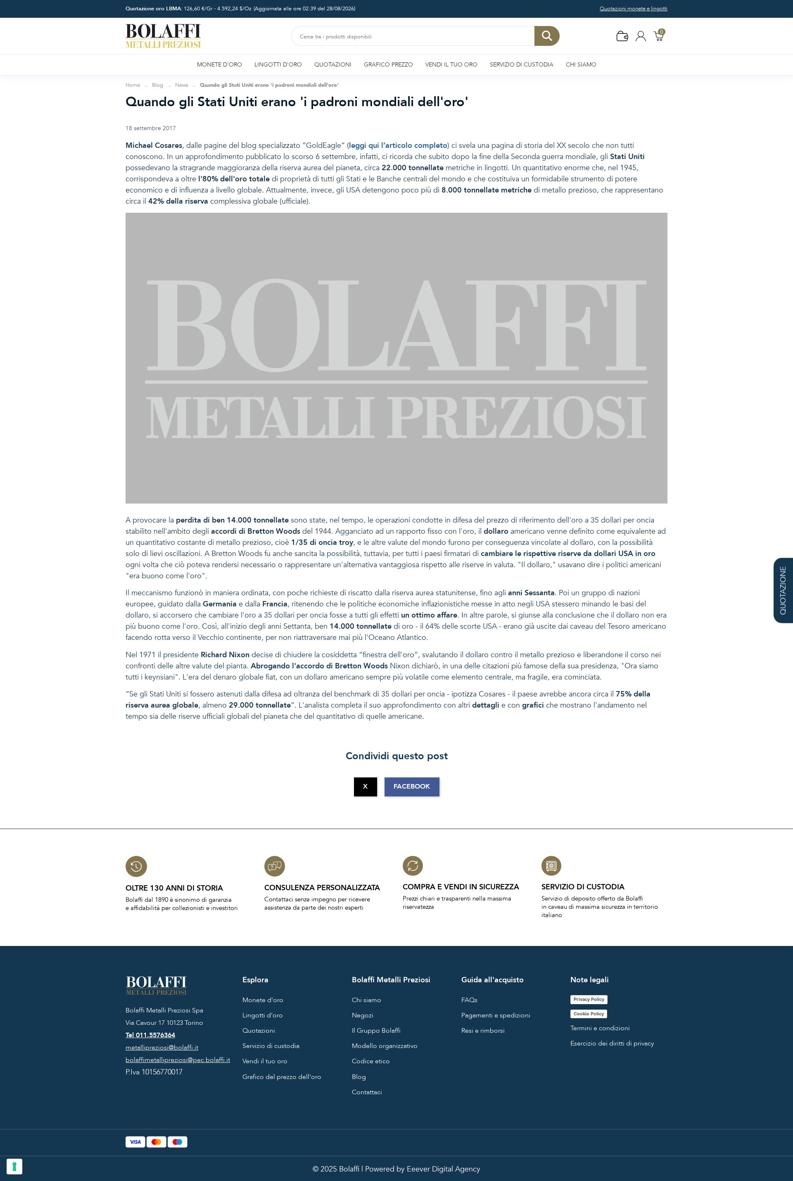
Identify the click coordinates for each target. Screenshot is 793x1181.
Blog (359, 1076)
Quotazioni (258, 1030)
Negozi (362, 1015)
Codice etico (371, 1061)
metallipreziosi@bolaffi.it (162, 1047)
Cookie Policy (589, 1014)
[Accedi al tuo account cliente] (641, 35)
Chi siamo (366, 1000)
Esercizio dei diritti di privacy (612, 1043)
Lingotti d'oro (262, 1015)
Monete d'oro (262, 1000)
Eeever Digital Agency (443, 1169)
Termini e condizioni (600, 1028)
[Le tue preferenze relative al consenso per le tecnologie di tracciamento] (14, 1166)
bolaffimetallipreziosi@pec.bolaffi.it (178, 1060)
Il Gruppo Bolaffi (376, 1030)
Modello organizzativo (385, 1045)
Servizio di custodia (270, 1045)
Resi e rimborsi (483, 1030)
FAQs (469, 1000)
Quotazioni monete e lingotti (633, 8)
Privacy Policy (589, 999)
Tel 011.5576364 (150, 1035)
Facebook (412, 786)
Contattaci (367, 1092)
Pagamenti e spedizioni (495, 1015)
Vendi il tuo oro (264, 1061)
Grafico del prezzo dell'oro (281, 1076)
